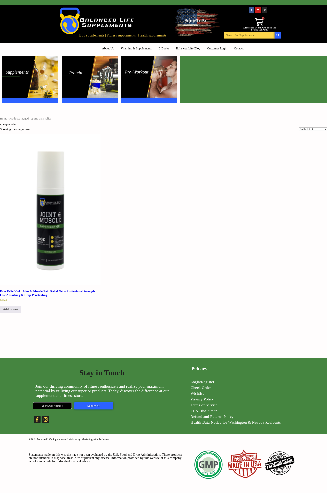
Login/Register (202, 382)
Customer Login (217, 48)
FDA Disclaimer (204, 411)
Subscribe (93, 405)
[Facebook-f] (251, 10)
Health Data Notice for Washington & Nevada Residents (236, 422)
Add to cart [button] (10, 309)
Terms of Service (204, 405)
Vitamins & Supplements (136, 48)
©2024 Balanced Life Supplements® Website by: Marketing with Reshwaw (69, 439)
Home (3, 118)
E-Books (164, 48)
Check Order (201, 387)
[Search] (278, 35)
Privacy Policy (202, 399)
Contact (239, 48)
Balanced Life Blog (188, 48)
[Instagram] (265, 10)
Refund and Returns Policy (212, 416)
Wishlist (197, 393)
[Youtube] (258, 10)
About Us (108, 48)
